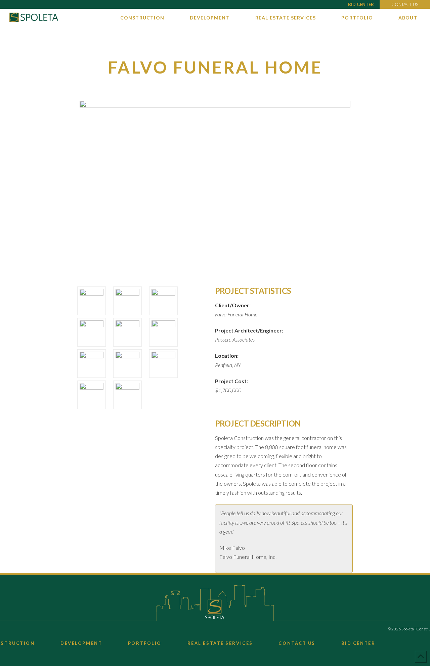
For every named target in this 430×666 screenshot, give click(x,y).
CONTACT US (404, 4)
